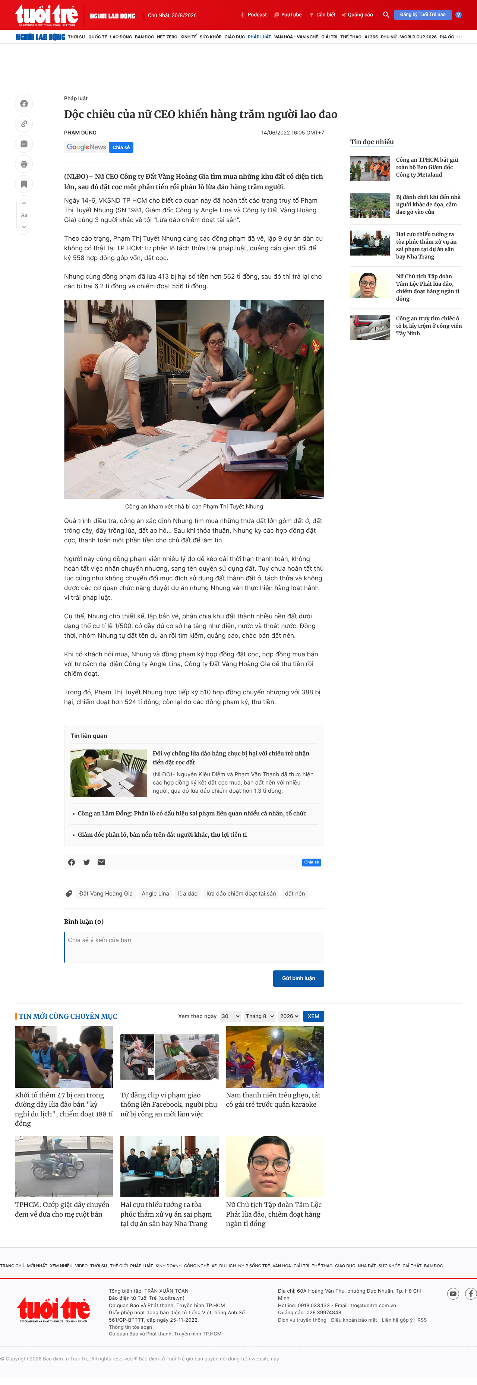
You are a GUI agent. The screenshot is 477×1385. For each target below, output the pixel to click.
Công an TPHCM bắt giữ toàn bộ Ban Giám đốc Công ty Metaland (427, 167)
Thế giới (119, 1265)
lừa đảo (188, 893)
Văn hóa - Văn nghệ (296, 36)
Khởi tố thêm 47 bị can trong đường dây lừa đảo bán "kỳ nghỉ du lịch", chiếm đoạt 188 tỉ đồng (64, 1109)
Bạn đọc (144, 36)
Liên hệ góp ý (397, 1320)
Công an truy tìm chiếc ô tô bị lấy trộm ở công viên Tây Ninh (429, 326)
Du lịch (227, 1265)
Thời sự (76, 36)
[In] (24, 165)
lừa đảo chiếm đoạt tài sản (241, 893)
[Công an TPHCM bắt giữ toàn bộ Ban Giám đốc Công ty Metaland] (370, 168)
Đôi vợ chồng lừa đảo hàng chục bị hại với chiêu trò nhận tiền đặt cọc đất (231, 758)
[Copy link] (24, 125)
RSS (422, 1320)
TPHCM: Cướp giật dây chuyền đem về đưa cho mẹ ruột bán (62, 1209)
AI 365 (371, 36)
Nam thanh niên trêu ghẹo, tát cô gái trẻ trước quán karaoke (273, 1100)
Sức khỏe (210, 36)
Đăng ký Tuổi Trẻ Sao (423, 15)
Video (81, 1265)
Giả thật (411, 1265)
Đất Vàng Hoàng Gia (106, 893)
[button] (23, 203)
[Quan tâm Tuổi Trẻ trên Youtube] (453, 1294)
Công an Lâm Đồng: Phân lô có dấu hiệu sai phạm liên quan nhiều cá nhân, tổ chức (192, 813)
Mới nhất (37, 1265)
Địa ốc (447, 36)
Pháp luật (259, 36)
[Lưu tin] (24, 185)
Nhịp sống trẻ (254, 1265)
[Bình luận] (24, 145)
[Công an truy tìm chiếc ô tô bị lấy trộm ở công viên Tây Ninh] (370, 327)
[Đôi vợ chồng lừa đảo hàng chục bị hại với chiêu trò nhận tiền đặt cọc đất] (108, 773)
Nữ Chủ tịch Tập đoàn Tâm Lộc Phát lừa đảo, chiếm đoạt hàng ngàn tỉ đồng (427, 287)
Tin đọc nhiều (372, 142)
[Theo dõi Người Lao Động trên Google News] (86, 147)
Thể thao (350, 36)
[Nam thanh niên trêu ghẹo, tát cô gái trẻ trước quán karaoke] (275, 1057)
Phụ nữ (389, 36)
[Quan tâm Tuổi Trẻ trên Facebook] (471, 1294)
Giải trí (329, 36)
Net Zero (167, 36)
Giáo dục (235, 36)
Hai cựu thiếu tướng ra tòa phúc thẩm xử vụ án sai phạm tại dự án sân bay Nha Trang (426, 245)
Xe (214, 1265)
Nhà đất (367, 1265)
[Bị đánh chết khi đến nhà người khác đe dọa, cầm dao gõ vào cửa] (370, 205)
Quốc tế (97, 36)
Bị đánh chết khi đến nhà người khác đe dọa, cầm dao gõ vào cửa (428, 204)
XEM (313, 1016)
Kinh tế (188, 36)
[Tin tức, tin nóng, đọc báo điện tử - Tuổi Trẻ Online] (52, 15)
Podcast (257, 15)
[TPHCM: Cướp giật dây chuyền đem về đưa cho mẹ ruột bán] (64, 1167)
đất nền (295, 893)
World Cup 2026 (418, 36)
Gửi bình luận (298, 978)
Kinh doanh (168, 1265)
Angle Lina (155, 893)
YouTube (291, 15)
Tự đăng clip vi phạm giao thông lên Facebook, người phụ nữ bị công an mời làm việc (168, 1104)
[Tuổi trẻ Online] (54, 1309)
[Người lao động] (112, 15)
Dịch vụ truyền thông (302, 1320)
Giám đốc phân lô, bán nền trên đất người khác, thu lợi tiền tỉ (162, 835)
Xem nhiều (61, 1265)
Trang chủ (12, 1265)
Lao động (121, 36)
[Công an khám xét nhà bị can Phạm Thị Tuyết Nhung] (194, 399)
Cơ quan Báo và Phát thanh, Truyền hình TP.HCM (165, 1334)
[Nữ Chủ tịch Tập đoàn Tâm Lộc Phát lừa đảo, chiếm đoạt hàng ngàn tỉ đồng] (370, 285)
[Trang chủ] (40, 37)
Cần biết (326, 15)
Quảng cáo (360, 15)
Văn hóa (281, 1265)
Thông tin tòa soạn (130, 1327)
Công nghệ (196, 1265)
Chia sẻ (121, 147)
